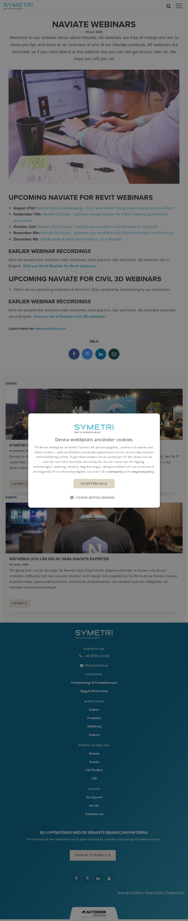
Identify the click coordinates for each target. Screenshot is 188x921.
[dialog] (94, 460)
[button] (94, 497)
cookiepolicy (115, 471)
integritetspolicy (142, 471)
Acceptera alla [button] (94, 483)
